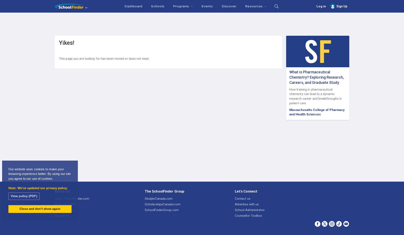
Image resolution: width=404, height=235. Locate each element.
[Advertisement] (202, 24)
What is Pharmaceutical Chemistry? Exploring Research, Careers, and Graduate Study (316, 77)
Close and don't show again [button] (40, 208)
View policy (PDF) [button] (24, 196)
